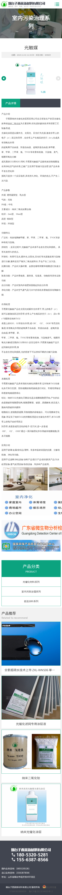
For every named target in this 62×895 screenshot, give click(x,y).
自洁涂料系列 (31, 601)
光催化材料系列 (31, 582)
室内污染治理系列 (42, 31)
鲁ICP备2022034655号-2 (41, 891)
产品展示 (24, 31)
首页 (12, 31)
